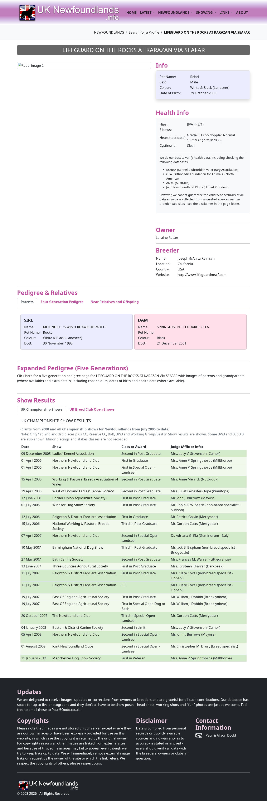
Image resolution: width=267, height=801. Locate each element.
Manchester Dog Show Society (76, 658)
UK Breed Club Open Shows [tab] (92, 409)
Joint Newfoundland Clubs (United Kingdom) (197, 187)
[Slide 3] (91, 63)
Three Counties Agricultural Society (80, 566)
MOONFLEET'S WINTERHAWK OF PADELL (74, 327)
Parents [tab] (27, 301)
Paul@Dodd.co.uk (66, 709)
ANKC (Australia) (177, 183)
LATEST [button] (146, 12)
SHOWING (205, 12)
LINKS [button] (224, 12)
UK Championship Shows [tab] (41, 409)
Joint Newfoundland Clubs (72, 646)
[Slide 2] (84, 63)
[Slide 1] (76, 63)
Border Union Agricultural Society (78, 498)
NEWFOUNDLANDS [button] (174, 12)
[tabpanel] (133, 332)
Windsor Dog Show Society (73, 505)
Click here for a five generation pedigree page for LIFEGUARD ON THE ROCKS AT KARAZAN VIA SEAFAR (97, 375)
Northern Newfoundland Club (75, 460)
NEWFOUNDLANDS (109, 32)
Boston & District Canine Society (77, 627)
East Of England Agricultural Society (80, 597)
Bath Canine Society (67, 559)
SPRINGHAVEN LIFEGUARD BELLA (183, 327)
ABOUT (242, 12)
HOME (131, 12)
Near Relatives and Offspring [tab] (115, 301)
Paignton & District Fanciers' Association (84, 516)
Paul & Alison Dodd (221, 735)
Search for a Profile (144, 32)
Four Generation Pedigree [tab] (62, 301)
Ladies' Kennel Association (73, 453)
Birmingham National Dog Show (77, 547)
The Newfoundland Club (71, 615)
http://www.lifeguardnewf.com (202, 274)
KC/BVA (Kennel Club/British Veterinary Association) (202, 170)
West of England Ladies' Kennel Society (83, 491)
